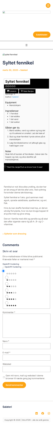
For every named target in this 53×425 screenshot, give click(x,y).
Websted (7, 364)
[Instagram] (48, 5)
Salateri (24, 70)
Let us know (26, 167)
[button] (6, 86)
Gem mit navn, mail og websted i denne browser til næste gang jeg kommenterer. (25, 377)
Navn (6, 341)
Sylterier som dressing (15, 233)
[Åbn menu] (26, 45)
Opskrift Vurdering (11, 264)
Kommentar (9, 312)
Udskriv (12, 91)
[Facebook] (42, 413)
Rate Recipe (28, 91)
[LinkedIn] (36, 413)
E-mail (6, 352)
